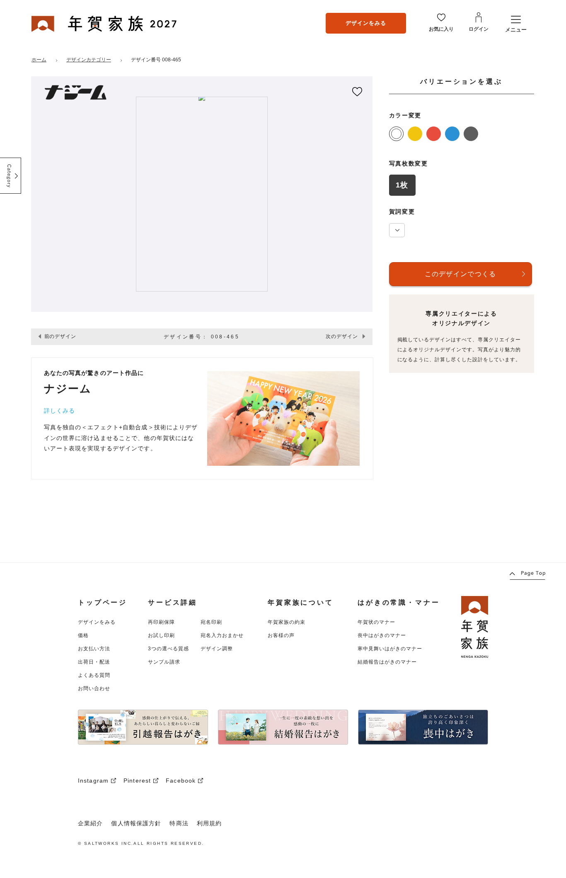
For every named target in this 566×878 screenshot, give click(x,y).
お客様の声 (281, 635)
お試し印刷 (161, 635)
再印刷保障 (161, 622)
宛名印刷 (211, 622)
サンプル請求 (164, 662)
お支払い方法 (94, 649)
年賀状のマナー (376, 622)
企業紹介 (90, 823)
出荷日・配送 (94, 662)
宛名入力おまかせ (222, 635)
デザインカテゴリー (88, 60)
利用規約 (209, 823)
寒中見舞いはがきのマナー (390, 649)
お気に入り (441, 29)
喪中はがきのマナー (382, 635)
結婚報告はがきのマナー (387, 662)
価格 (83, 635)
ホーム (38, 60)
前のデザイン (60, 336)
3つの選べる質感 (168, 649)
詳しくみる (59, 410)
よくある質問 (94, 675)
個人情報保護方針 (136, 823)
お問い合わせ (94, 688)
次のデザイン (342, 336)
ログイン (479, 29)
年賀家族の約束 (286, 622)
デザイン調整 (217, 649)
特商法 (178, 823)
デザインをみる (366, 22)
